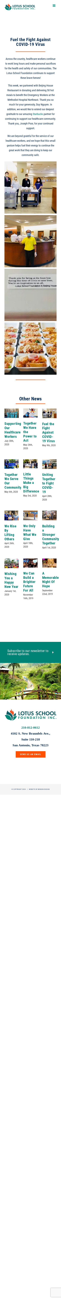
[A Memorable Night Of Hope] (49, 563)
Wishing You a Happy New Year (11, 580)
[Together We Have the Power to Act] (30, 413)
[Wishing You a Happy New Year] (11, 563)
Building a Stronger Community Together (50, 534)
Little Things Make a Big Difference (31, 482)
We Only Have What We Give (29, 532)
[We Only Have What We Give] (30, 515)
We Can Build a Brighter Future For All (29, 581)
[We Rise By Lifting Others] (11, 515)
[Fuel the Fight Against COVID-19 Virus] (49, 413)
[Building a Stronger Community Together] (49, 515)
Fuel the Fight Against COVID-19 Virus (48, 432)
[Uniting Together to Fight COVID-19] (49, 464)
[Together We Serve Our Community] (11, 464)
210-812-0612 (30, 727)
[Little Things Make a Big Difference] (30, 463)
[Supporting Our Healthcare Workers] (11, 413)
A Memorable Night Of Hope (50, 579)
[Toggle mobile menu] (54, 5)
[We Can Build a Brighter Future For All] (30, 563)
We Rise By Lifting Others (10, 532)
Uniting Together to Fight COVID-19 (48, 483)
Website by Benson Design (39, 789)
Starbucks (38, 114)
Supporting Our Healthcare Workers (12, 430)
